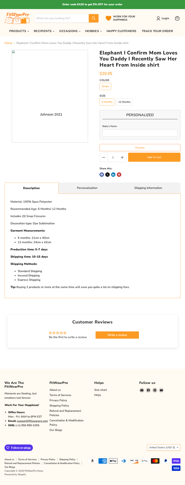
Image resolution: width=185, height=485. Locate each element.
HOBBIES (92, 31)
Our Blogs (56, 430)
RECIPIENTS (43, 31)
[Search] (93, 18)
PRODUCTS (18, 31)
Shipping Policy (59, 405)
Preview (140, 147)
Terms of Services (60, 395)
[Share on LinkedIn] (113, 174)
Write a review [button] (117, 335)
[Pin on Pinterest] (119, 174)
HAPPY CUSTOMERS (121, 31)
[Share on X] (107, 174)
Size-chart (100, 390)
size (103, 95)
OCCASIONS (68, 31)
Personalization (87, 188)
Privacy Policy (58, 400)
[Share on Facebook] (102, 174)
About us (55, 390)
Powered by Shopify (15, 474)
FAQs (97, 395)
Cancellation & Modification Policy (62, 463)
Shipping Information (148, 188)
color (104, 80)
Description (31, 188)
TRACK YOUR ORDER (157, 31)
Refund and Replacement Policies (22, 463)
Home (8, 43)
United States (162, 447)
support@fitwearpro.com (32, 421)
